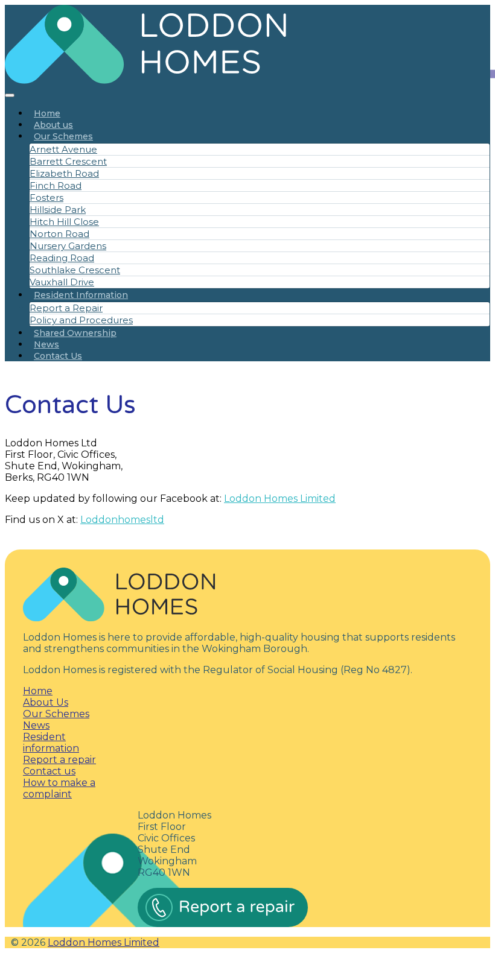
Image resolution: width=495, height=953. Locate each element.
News (46, 344)
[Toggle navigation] (9, 95)
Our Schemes (63, 136)
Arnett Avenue (63, 149)
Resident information (51, 742)
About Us (45, 702)
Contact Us (58, 355)
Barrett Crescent (68, 161)
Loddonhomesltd (122, 519)
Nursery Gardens (68, 246)
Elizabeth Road (64, 173)
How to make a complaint (59, 788)
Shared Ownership (75, 333)
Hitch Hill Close (64, 221)
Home (47, 113)
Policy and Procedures (81, 320)
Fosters (46, 197)
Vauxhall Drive (62, 282)
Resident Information (81, 295)
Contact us (49, 771)
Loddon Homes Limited (280, 498)
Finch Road (55, 185)
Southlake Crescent (75, 270)
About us (53, 124)
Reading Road (62, 258)
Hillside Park (58, 209)
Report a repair (59, 759)
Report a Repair (66, 308)
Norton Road (59, 233)
